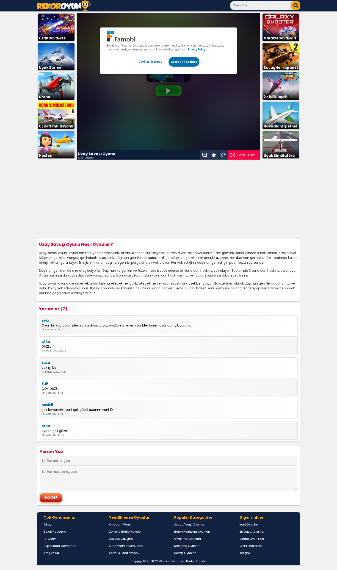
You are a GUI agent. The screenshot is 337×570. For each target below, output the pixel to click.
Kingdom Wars (120, 524)
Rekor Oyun (170, 561)
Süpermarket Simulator (126, 546)
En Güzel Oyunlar (252, 531)
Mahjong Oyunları (187, 546)
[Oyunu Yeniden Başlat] (223, 155)
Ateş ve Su (51, 553)
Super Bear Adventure (60, 546)
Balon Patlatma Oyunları (192, 531)
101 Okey (50, 539)
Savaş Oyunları (185, 553)
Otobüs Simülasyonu (124, 553)
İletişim (245, 553)
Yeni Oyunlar (249, 524)
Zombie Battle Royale (125, 531)
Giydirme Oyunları (187, 539)
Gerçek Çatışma (121, 539)
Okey (47, 524)
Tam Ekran (246, 155)
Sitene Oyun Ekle (252, 539)
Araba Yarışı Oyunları (189, 524)
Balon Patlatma (55, 531)
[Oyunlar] (64, 9)
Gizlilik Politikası (251, 546)
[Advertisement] (168, 199)
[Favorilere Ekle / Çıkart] (213, 155)
